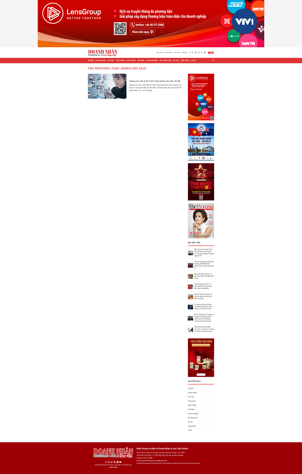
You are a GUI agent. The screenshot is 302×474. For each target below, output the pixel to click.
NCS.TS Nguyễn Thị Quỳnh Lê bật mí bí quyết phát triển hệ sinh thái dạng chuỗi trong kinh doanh (204, 318)
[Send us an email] (199, 52)
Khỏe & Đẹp (131, 60)
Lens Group (113, 467)
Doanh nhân (100, 60)
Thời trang (120, 60)
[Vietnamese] (209, 52)
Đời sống (141, 60)
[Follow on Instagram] (192, 52)
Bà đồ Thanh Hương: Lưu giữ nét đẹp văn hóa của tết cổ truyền (203, 296)
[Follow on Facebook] (189, 52)
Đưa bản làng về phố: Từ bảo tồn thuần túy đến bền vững (204, 276)
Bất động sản (165, 60)
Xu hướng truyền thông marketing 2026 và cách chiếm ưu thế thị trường (203, 306)
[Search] (213, 60)
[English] (212, 52)
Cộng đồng (185, 60)
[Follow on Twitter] (196, 52)
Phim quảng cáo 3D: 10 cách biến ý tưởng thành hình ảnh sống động (203, 286)
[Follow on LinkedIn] (117, 462)
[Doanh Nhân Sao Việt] (102, 52)
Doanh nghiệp (152, 60)
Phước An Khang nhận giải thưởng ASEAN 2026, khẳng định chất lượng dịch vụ (204, 265)
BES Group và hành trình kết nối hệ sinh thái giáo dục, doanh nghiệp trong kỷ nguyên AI (204, 252)
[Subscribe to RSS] (114, 462)
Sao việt (110, 60)
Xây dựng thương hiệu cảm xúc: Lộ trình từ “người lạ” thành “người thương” (204, 329)
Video (193, 60)
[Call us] (202, 52)
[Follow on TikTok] (112, 462)
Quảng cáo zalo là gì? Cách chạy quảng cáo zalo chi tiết (154, 81)
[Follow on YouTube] (205, 52)
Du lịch (176, 60)
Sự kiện (91, 60)
